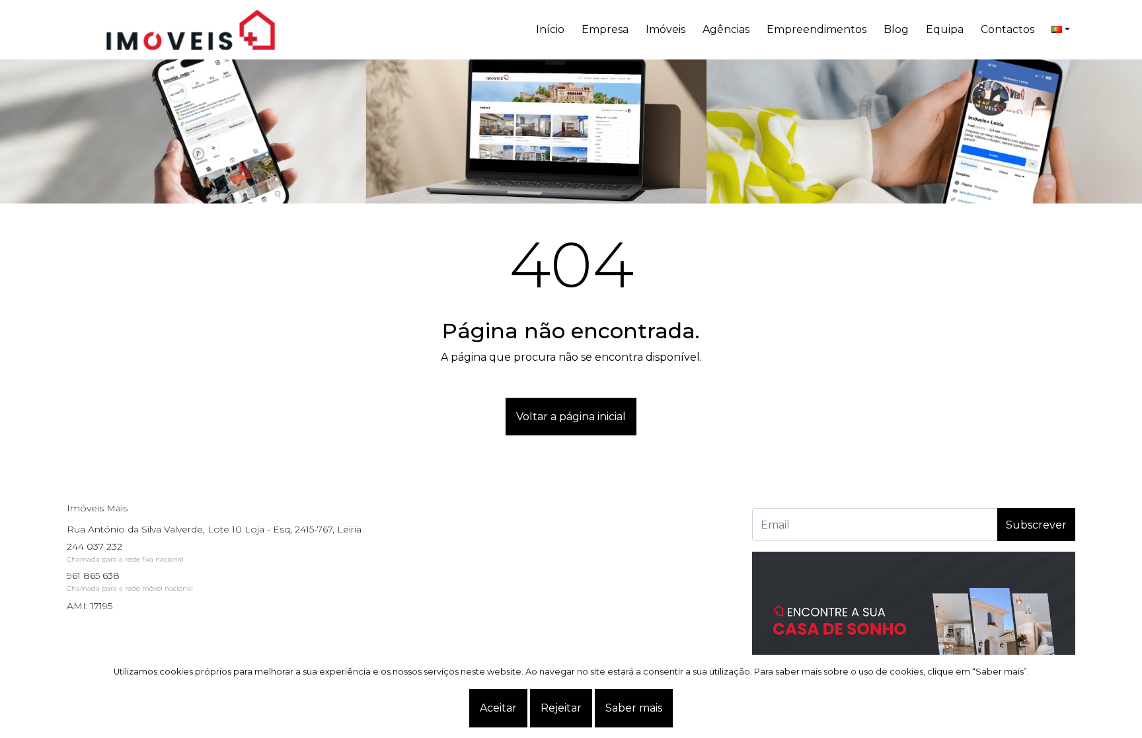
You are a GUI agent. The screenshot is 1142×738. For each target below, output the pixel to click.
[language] (1060, 30)
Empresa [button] (605, 29)
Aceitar (498, 708)
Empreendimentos (816, 29)
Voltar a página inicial (571, 416)
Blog (896, 29)
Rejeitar (561, 708)
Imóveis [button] (665, 29)
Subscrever (1036, 525)
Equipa (945, 29)
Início (550, 29)
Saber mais (633, 708)
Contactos (1007, 29)
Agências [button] (726, 29)
